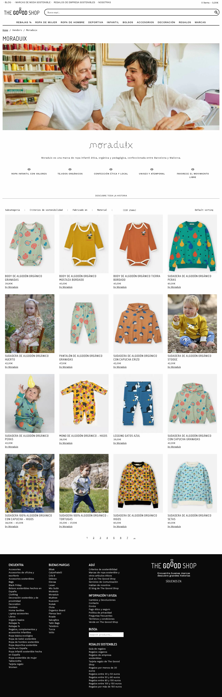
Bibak (51, 569)
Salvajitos (54, 620)
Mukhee (53, 597)
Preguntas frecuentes (100, 615)
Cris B (52, 575)
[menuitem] (8, 2)
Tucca (52, 629)
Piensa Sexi (55, 613)
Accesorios (145, 22)
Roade (52, 616)
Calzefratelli (55, 572)
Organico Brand (57, 610)
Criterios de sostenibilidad (103, 569)
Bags (11, 582)
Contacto (94, 603)
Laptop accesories (19, 613)
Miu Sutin (54, 588)
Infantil (113, 22)
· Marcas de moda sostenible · (33, 2)
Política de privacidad (100, 612)
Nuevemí (53, 601)
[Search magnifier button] (216, 12)
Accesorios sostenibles (21, 578)
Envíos (92, 606)
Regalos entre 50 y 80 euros (104, 677)
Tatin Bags (54, 623)
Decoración (166, 22)
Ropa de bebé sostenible (22, 639)
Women (13, 667)
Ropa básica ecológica (21, 635)
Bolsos (128, 22)
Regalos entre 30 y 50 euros (104, 674)
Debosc (53, 578)
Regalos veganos (98, 652)
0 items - (209, 2)
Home (5, 30)
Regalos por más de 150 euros (105, 686)
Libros (12, 616)
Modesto (53, 591)
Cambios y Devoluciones (102, 600)
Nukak (52, 604)
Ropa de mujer (46, 22)
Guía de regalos (97, 648)
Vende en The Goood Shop (103, 622)
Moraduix (54, 594)
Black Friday (15, 585)
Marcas (200, 22)
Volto (51, 632)
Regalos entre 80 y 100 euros (105, 680)
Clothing (13, 594)
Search (92, 640)
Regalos (185, 22)
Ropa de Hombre (73, 22)
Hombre (13, 607)
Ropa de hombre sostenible (24, 642)
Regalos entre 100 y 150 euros (105, 683)
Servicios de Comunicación (103, 582)
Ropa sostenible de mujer (23, 658)
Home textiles (16, 610)
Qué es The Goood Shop (102, 578)
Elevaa (52, 582)
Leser (52, 585)
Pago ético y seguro (99, 609)
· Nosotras (104, 2)
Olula (51, 607)
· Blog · (8, 2)
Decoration (14, 604)
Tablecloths (15, 661)
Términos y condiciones (101, 619)
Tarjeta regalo (16, 664)
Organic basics (16, 620)
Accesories (15, 569)
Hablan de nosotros (99, 585)
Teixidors (53, 626)
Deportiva (95, 22)
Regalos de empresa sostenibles (74, 2)
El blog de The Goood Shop (104, 588)
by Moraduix (11, 287)
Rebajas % (24, 22)
